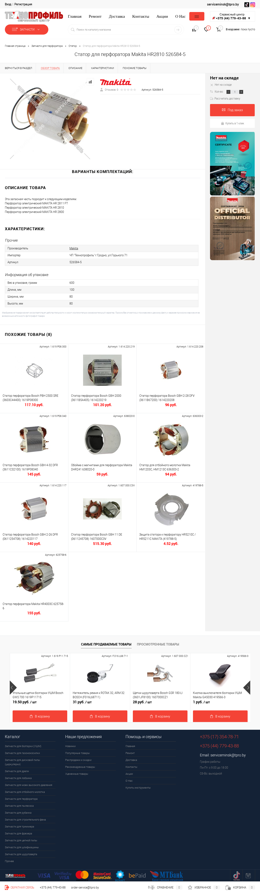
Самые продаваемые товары (106, 644)
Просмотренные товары (158, 644)
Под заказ (235, 110)
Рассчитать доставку (227, 98)
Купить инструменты (138, 787)
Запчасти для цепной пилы (21, 840)
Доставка (117, 16)
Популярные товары (77, 753)
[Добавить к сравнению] (90, 81)
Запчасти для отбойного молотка (25, 791)
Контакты (140, 16)
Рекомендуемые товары (80, 766)
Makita (73, 248)
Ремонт (95, 16)
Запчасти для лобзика (18, 778)
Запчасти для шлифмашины (22, 847)
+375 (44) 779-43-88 (53, 887)
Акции (162, 16)
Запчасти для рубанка (18, 812)
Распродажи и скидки (78, 760)
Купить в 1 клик (234, 123)
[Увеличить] (50, 118)
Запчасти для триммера (19, 826)
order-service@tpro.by (85, 887)
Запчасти (27, 29)
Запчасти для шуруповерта (21, 854)
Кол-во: (219, 91)
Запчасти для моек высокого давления (28, 785)
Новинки (70, 746)
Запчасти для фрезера (18, 833)
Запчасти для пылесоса (19, 805)
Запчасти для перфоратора (21, 798)
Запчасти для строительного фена (25, 819)
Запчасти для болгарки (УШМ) (23, 746)
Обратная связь (22, 887)
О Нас (180, 16)
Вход (8, 4)
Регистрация (23, 4)
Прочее (9, 861)
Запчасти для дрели (17, 771)
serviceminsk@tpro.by (223, 4)
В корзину (42, 716)
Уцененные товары (76, 773)
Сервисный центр (233, 16)
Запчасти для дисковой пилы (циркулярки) (22, 762)
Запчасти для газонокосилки (22, 753)
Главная (74, 16)
